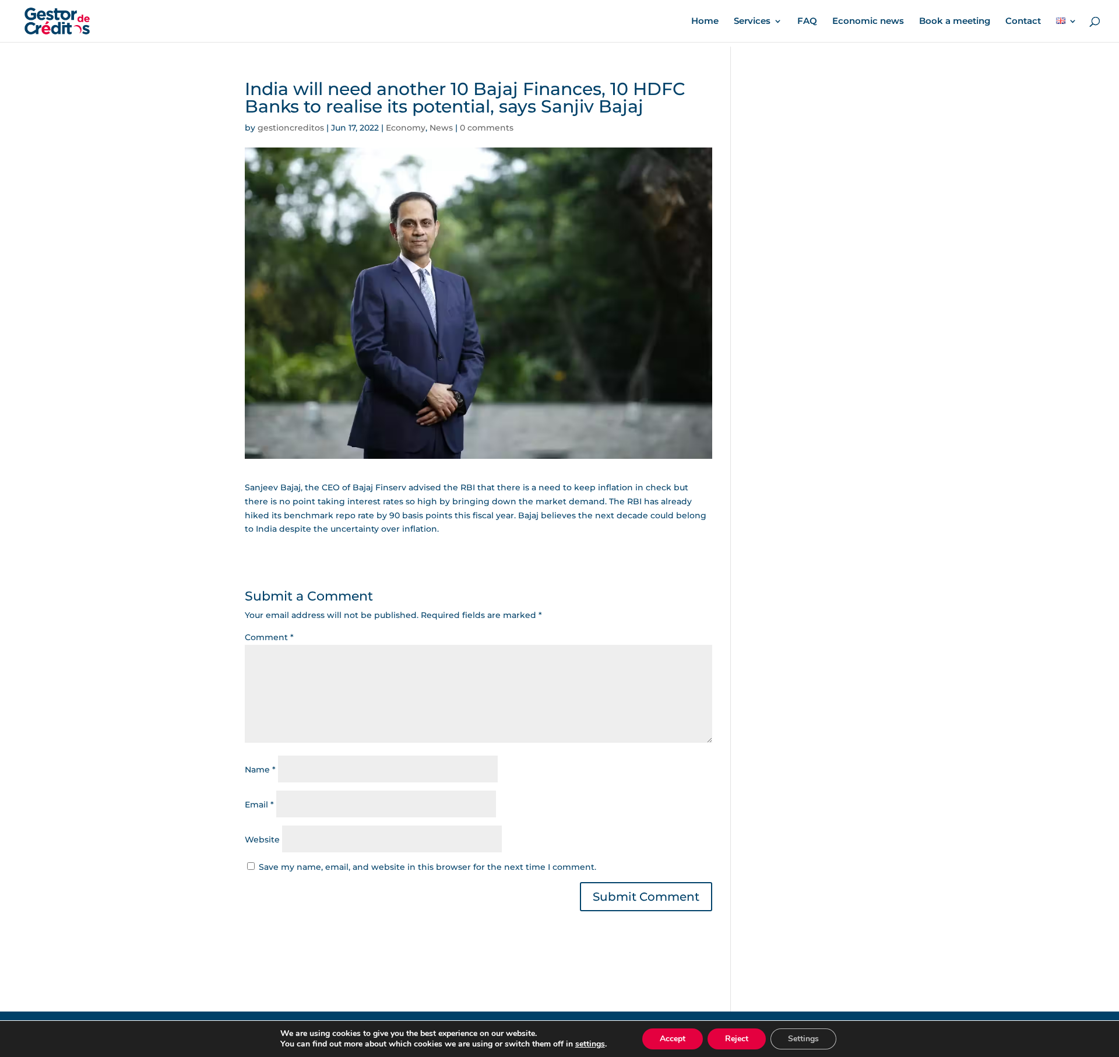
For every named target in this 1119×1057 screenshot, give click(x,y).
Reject (736, 1038)
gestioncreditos (291, 127)
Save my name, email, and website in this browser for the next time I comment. (427, 867)
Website (262, 839)
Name (260, 769)
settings (590, 1044)
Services (752, 21)
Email (259, 804)
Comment (269, 637)
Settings (803, 1038)
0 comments (486, 127)
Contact (1023, 21)
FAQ (807, 21)
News (441, 127)
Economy (405, 127)
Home (705, 21)
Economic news (868, 21)
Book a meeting (954, 21)
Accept (672, 1038)
